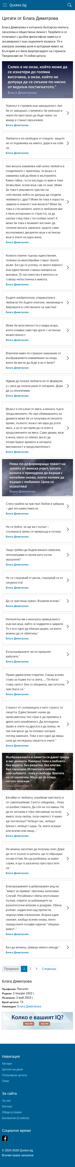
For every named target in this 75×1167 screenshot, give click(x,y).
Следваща (49, 968)
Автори (7, 1063)
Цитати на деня (12, 1069)
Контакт (7, 1106)
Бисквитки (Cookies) (15, 1118)
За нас (6, 1100)
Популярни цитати (14, 1075)
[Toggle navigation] (5, 5)
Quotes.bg (17, 5)
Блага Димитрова (29, 1006)
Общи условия (12, 1112)
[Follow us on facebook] (4, 1138)
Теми (5, 1081)
